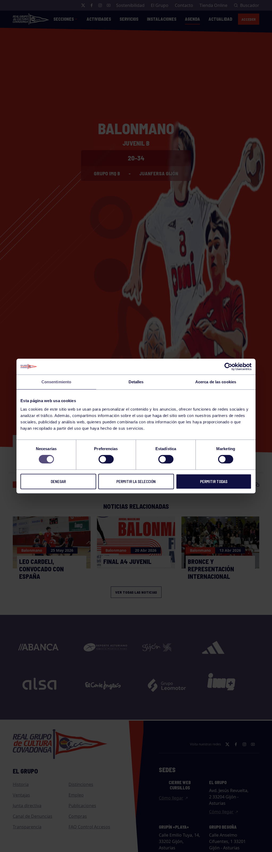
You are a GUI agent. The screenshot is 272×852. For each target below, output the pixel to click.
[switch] (106, 459)
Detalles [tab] (136, 382)
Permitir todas (213, 481)
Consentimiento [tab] (56, 382)
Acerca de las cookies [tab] (215, 382)
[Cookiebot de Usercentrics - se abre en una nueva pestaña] (228, 367)
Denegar (58, 481)
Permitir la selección (136, 481)
